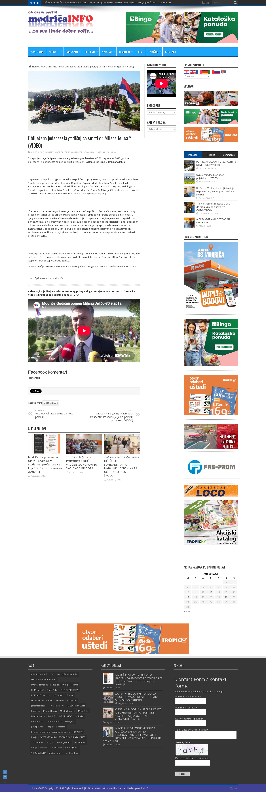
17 (187, 597)
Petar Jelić (69, 721)
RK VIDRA (77, 732)
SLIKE (140, 52)
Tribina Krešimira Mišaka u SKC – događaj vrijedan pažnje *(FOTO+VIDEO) (214, 207)
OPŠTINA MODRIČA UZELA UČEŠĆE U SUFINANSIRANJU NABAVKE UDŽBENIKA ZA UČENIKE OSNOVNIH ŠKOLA (121, 466)
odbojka (79, 716)
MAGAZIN (72, 52)
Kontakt (170, 52)
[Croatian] (187, 71)
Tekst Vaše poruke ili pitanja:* (191, 729)
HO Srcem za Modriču (41, 700)
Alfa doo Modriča (39, 674)
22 (226, 597)
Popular (192, 154)
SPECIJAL (107, 52)
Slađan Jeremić (64, 742)
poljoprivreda (38, 726)
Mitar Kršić (83, 711)
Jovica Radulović (56, 705)
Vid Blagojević (71, 747)
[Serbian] (224, 71)
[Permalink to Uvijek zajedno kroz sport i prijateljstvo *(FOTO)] (189, 183)
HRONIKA (58, 66)
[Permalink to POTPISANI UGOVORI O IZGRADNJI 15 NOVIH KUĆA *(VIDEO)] (189, 170)
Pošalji (182, 773)
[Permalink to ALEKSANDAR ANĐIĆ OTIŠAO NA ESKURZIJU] (189, 227)
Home (35, 66)
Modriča (52, 716)
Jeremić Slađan (38, 705)
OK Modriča (37, 721)
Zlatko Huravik (56, 752)
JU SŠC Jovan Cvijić (76, 705)
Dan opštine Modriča (67, 674)
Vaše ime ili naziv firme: (188, 696)
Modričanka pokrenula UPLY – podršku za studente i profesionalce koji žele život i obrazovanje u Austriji (46, 464)
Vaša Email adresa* (186, 707)
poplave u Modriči (56, 726)
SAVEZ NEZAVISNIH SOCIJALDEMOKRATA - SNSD (62, 737)
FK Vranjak (58, 695)
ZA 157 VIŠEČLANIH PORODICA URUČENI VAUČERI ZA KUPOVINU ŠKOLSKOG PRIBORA (86, 2)
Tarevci (43, 747)
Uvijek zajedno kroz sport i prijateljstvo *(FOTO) (210, 176)
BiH (52, 674)
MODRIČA (58, 152)
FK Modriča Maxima (40, 695)
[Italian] (211, 71)
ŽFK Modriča (72, 752)
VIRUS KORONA (38, 752)
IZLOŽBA (153, 52)
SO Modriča (79, 742)
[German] (205, 71)
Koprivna (35, 711)
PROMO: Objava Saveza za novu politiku (54, 414)
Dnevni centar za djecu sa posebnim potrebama (54, 684)
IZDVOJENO (48, 152)
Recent (211, 154)
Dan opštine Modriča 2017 (43, 679)
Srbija (34, 747)
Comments (229, 154)
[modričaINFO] (60, 30)
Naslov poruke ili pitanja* (189, 718)
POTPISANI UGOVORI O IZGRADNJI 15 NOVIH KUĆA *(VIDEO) (216, 163)
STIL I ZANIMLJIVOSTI (73, 152)
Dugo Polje (52, 690)
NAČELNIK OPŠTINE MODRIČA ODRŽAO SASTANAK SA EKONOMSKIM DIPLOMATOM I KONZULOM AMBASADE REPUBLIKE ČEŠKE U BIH (132, 734)
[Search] (235, 2)
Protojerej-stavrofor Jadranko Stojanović (50, 732)
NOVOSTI (54, 52)
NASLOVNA (37, 52)
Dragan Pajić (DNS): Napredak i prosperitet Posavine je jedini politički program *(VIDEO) (111, 415)
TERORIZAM (56, 747)
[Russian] (217, 71)
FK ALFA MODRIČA (69, 690)
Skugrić (50, 742)
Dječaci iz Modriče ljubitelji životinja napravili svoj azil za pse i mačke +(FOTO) (215, 191)
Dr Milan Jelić (51, 403)
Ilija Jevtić (71, 700)
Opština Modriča (54, 721)
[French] (199, 71)
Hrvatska (60, 700)
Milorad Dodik (50, 711)
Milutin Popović (67, 711)
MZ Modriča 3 (65, 716)
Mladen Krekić (38, 716)
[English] (193, 71)
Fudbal (70, 695)
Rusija (34, 737)
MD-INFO (124, 52)
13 (211, 592)
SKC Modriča (37, 742)
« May (187, 611)
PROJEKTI (90, 52)
